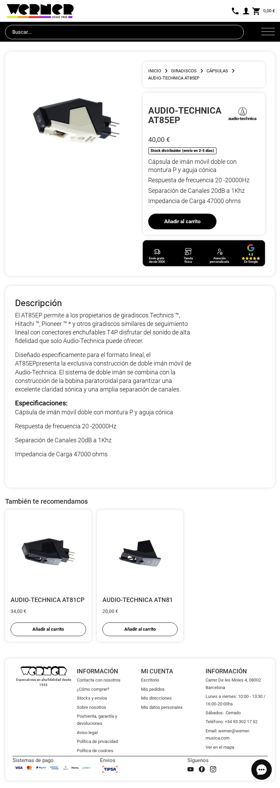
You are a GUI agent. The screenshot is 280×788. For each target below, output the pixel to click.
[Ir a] (242, 115)
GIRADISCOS (184, 70)
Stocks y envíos (92, 698)
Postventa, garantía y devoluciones (97, 720)
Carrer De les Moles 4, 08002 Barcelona (233, 683)
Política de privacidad (97, 741)
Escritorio (150, 680)
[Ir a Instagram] (213, 769)
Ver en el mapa (220, 747)
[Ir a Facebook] (202, 769)
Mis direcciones (156, 698)
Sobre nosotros (91, 707)
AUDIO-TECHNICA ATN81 (137, 599)
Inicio (154, 70)
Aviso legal (87, 732)
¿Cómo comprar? (93, 689)
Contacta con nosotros (99, 680)
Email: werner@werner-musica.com (228, 734)
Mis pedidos (153, 689)
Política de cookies (95, 750)
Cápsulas (217, 70)
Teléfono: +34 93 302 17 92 (231, 721)
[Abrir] (268, 32)
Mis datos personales (162, 707)
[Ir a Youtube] (190, 769)
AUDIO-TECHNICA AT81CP (48, 599)
